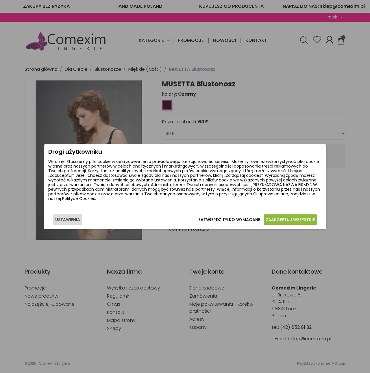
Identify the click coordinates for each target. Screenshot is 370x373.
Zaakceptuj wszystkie (290, 219)
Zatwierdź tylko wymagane (229, 219)
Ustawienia (67, 219)
